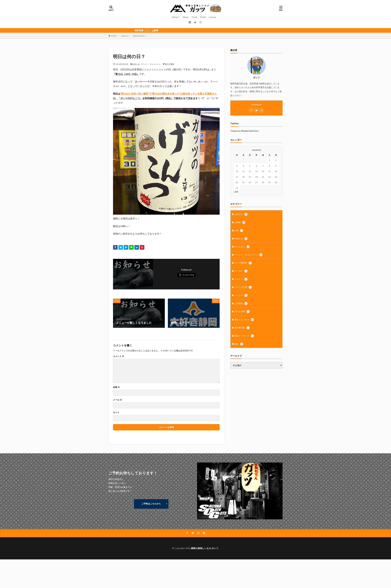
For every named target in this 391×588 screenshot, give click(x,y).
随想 (238, 343)
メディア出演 (242, 287)
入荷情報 (240, 303)
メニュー (240, 295)
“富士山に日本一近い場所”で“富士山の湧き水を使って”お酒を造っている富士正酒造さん (168, 93)
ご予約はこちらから (151, 503)
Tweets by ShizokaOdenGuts (244, 130)
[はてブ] (126, 247)
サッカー (240, 271)
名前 (116, 387)
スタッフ (240, 279)
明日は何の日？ (139, 36)
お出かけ (240, 214)
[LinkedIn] (136, 247)
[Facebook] (115, 247)
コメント (118, 356)
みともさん (241, 246)
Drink (203, 17)
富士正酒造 (169, 64)
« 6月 (236, 191)
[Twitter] (120, 247)
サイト (116, 412)
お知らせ (125, 36)
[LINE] (131, 247)
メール (117, 400)
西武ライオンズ (243, 335)
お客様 (239, 222)
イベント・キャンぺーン (151, 64)
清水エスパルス (243, 319)
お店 (238, 230)
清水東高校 (241, 327)
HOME (114, 36)
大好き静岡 (241, 311)
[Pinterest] (142, 247)
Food (194, 17)
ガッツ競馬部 (242, 262)
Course (212, 17)
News (186, 17)
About (175, 17)
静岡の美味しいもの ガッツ (204, 548)
